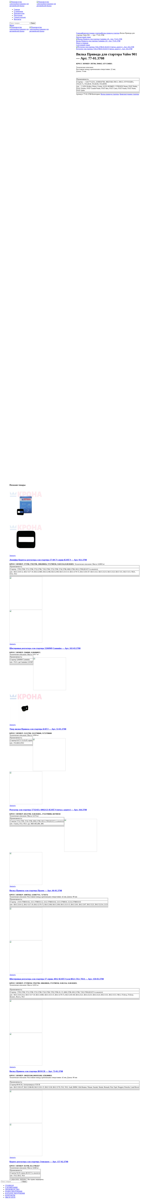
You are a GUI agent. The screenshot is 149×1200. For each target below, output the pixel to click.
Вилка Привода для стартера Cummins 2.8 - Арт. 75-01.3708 (98, 41)
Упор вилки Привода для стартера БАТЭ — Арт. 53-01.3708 (37, 729)
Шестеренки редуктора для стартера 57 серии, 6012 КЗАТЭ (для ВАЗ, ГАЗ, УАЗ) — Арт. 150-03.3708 (56, 979)
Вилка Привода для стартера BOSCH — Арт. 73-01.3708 (36, 1071)
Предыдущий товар (83, 37)
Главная (79, 33)
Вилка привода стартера (110, 33)
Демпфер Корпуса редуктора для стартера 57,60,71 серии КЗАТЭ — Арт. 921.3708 (48, 560)
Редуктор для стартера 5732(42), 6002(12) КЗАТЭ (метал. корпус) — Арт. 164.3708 (48, 810)
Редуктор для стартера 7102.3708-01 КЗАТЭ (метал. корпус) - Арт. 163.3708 (104, 49)
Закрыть (12, 555)
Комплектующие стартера (91, 33)
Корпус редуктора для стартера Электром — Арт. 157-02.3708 (38, 1161)
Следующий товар (83, 45)
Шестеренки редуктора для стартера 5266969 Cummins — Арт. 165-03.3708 (44, 648)
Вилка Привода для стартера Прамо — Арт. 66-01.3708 (35, 890)
